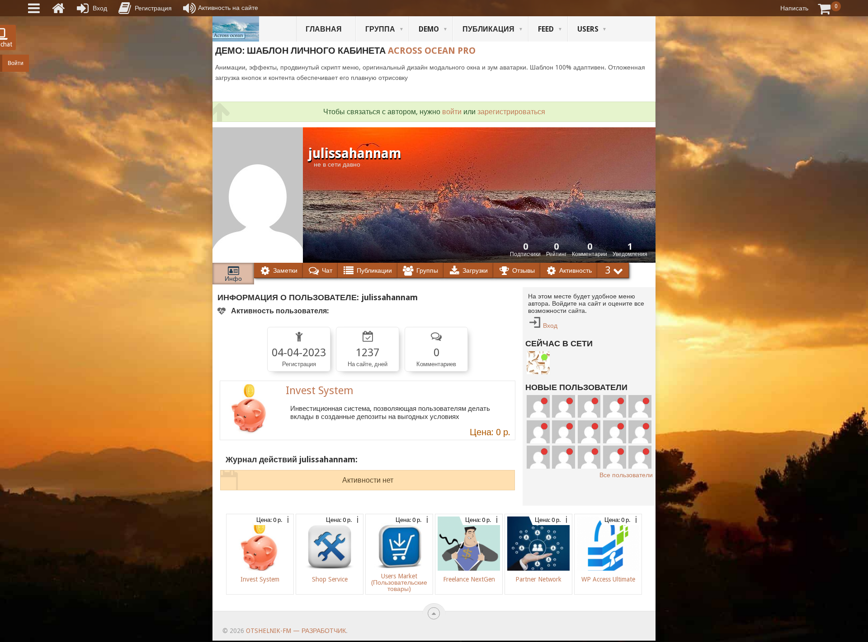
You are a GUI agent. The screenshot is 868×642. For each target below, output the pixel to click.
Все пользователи (626, 475)
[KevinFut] (538, 457)
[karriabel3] (639, 431)
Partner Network (538, 579)
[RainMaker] (538, 431)
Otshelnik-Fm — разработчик (296, 630)
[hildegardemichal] (639, 457)
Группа (380, 29)
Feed (546, 29)
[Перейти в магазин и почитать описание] (249, 410)
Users (588, 29)
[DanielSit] (563, 457)
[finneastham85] (589, 406)
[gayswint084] (589, 431)
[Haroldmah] (639, 406)
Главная (324, 29)
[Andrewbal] (589, 457)
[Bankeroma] (614, 431)
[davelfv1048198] (563, 431)
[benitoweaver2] (614, 406)
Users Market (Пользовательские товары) (399, 582)
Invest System (320, 390)
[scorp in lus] (538, 362)
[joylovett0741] (563, 406)
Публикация (488, 29)
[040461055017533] (614, 457)
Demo (429, 29)
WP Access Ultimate (608, 579)
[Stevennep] (538, 406)
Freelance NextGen (469, 579)
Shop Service (330, 579)
